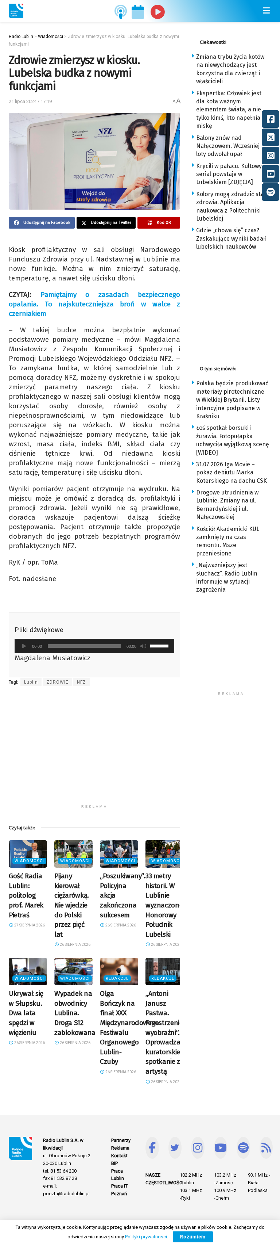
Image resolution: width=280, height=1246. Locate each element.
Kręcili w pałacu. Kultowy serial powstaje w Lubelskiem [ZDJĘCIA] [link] (229, 174)
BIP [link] (114, 1163)
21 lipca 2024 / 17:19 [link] (30, 101)
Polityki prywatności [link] (146, 1236)
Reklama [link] (120, 1148)
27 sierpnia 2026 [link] (29, 925)
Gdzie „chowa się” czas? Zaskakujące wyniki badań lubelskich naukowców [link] (231, 238)
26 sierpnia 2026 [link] (74, 945)
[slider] (160, 645)
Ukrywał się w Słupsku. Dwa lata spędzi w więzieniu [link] (26, 1012)
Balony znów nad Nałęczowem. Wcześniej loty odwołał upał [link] (228, 146)
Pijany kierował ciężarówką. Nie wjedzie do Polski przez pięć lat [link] (71, 905)
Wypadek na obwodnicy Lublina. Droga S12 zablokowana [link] (75, 1012)
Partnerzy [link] (121, 1140)
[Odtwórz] (24, 646)
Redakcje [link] (117, 978)
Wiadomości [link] (29, 861)
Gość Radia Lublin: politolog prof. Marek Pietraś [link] (26, 895)
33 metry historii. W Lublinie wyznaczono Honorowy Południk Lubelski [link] (164, 905)
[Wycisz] (143, 646)
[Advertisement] (94, 750)
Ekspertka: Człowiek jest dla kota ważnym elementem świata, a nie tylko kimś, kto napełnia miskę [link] (228, 110)
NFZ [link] (81, 682)
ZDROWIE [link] (57, 682)
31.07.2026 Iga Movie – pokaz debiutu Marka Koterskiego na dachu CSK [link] (231, 472)
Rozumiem (193, 1236)
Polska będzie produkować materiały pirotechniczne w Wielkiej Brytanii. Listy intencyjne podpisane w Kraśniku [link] (232, 400)
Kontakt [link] (119, 1155)
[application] (94, 646)
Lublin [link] (31, 682)
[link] (16, 11)
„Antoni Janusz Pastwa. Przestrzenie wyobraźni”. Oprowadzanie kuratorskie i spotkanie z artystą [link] (167, 1032)
